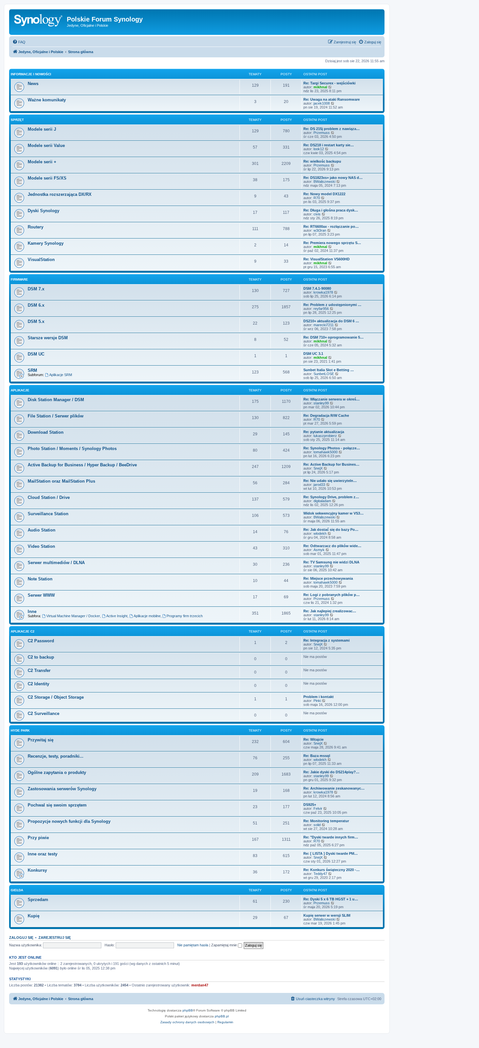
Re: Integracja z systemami (326, 640)
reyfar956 (321, 309)
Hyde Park (20, 730)
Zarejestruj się (54, 937)
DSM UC (36, 354)
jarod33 (319, 485)
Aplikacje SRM (60, 375)
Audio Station (41, 530)
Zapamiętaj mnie (224, 945)
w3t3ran (319, 230)
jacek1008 (321, 103)
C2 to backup (41, 657)
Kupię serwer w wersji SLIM (326, 915)
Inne (32, 611)
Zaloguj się (21, 937)
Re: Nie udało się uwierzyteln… (330, 481)
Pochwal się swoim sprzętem (57, 805)
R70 (316, 198)
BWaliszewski (324, 181)
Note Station (40, 578)
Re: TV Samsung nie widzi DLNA (331, 562)
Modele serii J (42, 129)
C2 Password (41, 640)
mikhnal (320, 87)
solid (317, 825)
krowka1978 (323, 292)
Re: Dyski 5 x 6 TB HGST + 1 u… (330, 899)
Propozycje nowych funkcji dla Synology (69, 821)
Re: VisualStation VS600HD (326, 259)
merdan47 (199, 985)
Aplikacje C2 (23, 631)
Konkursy (37, 870)
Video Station (41, 546)
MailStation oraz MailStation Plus (61, 481)
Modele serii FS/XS (47, 178)
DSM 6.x (36, 305)
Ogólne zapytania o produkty (57, 772)
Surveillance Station (48, 513)
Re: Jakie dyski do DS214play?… (331, 772)
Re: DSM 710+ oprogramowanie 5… (333, 337)
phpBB (187, 1010)
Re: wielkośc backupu (322, 161)
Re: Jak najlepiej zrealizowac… (329, 611)
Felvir (317, 808)
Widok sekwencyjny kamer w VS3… (333, 513)
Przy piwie (38, 837)
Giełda (17, 890)
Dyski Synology (43, 210)
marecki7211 (323, 325)
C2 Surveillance (43, 713)
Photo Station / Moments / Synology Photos (72, 448)
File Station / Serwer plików (55, 416)
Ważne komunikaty (47, 99)
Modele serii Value (46, 145)
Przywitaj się (40, 739)
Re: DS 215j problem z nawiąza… (331, 129)
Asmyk (319, 550)
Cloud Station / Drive (49, 497)
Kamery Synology (46, 243)
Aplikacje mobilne (147, 616)
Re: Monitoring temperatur (326, 821)
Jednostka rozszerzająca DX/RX (60, 194)
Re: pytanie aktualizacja (323, 432)
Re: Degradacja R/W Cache (326, 415)
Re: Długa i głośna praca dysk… (330, 210)
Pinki (317, 701)
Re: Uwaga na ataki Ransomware (331, 99)
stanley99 (321, 403)
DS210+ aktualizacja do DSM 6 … (331, 321)
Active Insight (116, 616)
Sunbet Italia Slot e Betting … (328, 370)
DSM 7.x (36, 288)
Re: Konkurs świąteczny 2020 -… (331, 870)
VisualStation (41, 259)
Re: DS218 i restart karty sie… (328, 145)
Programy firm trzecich (185, 616)
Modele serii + (42, 161)
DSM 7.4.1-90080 (317, 288)
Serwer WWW (41, 595)
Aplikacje (20, 390)
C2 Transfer (39, 670)
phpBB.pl (222, 1016)
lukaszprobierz (325, 436)
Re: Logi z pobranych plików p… (331, 595)
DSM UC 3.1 (313, 354)
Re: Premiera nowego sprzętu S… (332, 243)
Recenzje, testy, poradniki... (55, 756)
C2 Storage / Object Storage (56, 697)
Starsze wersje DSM (48, 337)
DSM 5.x (36, 321)
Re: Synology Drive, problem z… (331, 497)
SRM (32, 370)
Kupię (33, 915)
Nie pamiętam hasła (192, 945)
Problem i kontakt (318, 697)
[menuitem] (18, 42)
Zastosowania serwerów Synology (62, 788)
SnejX (318, 468)
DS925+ (309, 805)
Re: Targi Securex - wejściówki (329, 83)
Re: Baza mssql (316, 756)
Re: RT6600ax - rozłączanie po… (331, 226)
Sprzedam (38, 899)
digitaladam (322, 501)
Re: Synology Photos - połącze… (331, 448)
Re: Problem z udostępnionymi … (332, 305)
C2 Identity (38, 683)
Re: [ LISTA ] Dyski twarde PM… (330, 853)
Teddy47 (320, 874)
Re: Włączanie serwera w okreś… (331, 399)
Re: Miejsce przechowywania (328, 578)
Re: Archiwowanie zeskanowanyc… (334, 788)
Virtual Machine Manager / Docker (73, 616)
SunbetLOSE (323, 374)
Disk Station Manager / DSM (56, 399)
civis (317, 214)
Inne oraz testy (42, 854)
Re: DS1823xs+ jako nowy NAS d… (333, 178)
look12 (318, 149)
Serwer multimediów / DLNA (56, 562)
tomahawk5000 (325, 452)
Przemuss (321, 133)
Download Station (46, 432)
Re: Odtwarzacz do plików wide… (332, 546)
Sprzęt (17, 120)
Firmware (19, 279)
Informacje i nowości (31, 74)
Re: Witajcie (313, 739)
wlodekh (320, 533)
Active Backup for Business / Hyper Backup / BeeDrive (82, 464)
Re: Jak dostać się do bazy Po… (330, 529)
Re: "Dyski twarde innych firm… (330, 837)
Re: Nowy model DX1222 (324, 194)
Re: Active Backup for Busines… (331, 464)
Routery (35, 227)
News (33, 83)
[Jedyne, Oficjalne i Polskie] (39, 21)
